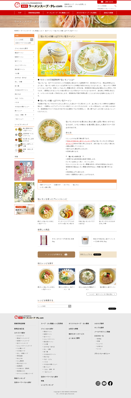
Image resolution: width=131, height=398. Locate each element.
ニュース (100, 343)
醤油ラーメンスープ (23, 338)
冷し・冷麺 (18, 81)
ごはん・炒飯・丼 (21, 115)
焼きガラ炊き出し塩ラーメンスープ (79, 141)
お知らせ (100, 346)
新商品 (99, 338)
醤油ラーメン (19, 53)
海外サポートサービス (76, 334)
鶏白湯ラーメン (20, 69)
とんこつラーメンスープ (24, 346)
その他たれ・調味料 (23, 368)
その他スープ (21, 351)
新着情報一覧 (99, 336)
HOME (16, 31)
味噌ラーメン (19, 57)
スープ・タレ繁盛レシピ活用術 (52, 323)
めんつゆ (20, 358)
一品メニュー (19, 119)
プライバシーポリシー (102, 353)
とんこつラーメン (21, 65)
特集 (42, 381)
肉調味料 (20, 366)
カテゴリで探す (19, 333)
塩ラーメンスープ (22, 343)
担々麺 (17, 86)
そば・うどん (19, 98)
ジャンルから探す (47, 329)
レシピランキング (47, 385)
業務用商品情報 (19, 323)
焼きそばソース (22, 363)
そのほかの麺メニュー (22, 106)
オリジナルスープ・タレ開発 (79, 323)
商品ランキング (19, 378)
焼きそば (18, 94)
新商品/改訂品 (19, 329)
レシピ (99, 348)
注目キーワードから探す (23, 43)
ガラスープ (70, 143)
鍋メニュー (18, 110)
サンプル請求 (99, 327)
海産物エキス (21, 371)
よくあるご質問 (74, 338)
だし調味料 (20, 361)
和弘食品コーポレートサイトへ (107, 8)
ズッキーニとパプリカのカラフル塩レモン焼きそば (66, 223)
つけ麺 (17, 73)
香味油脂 (20, 356)
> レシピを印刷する (53, 254)
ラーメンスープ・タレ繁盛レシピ (32, 31)
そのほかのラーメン (21, 90)
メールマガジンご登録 (102, 332)
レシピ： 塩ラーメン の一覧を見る (101, 294)
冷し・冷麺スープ (22, 353)
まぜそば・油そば (21, 77)
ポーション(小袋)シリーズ (25, 373)
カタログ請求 (99, 323)
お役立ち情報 (73, 329)
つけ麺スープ (21, 348)
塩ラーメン (48, 31)
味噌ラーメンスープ (23, 341)
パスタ (17, 102)
